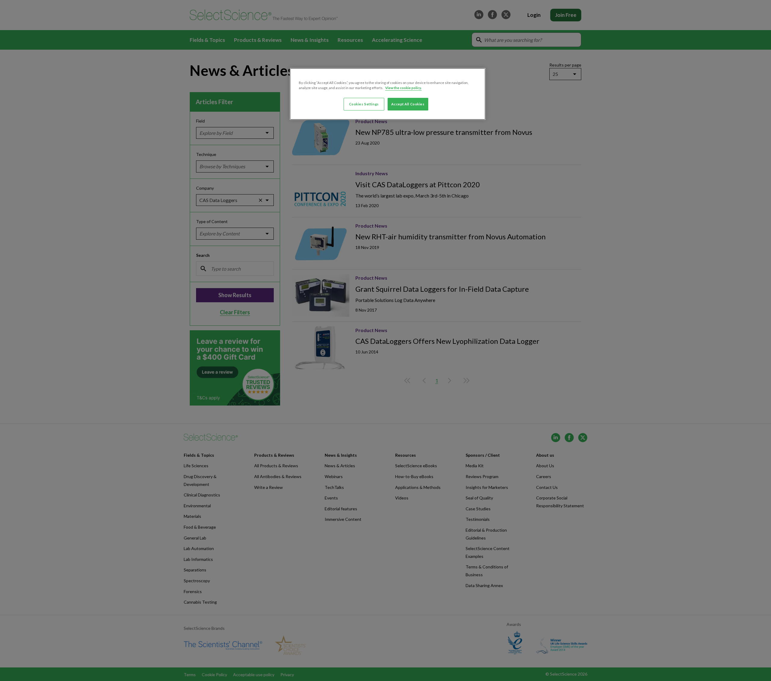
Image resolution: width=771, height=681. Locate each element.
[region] (387, 94)
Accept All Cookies (407, 104)
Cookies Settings (364, 104)
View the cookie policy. (403, 88)
